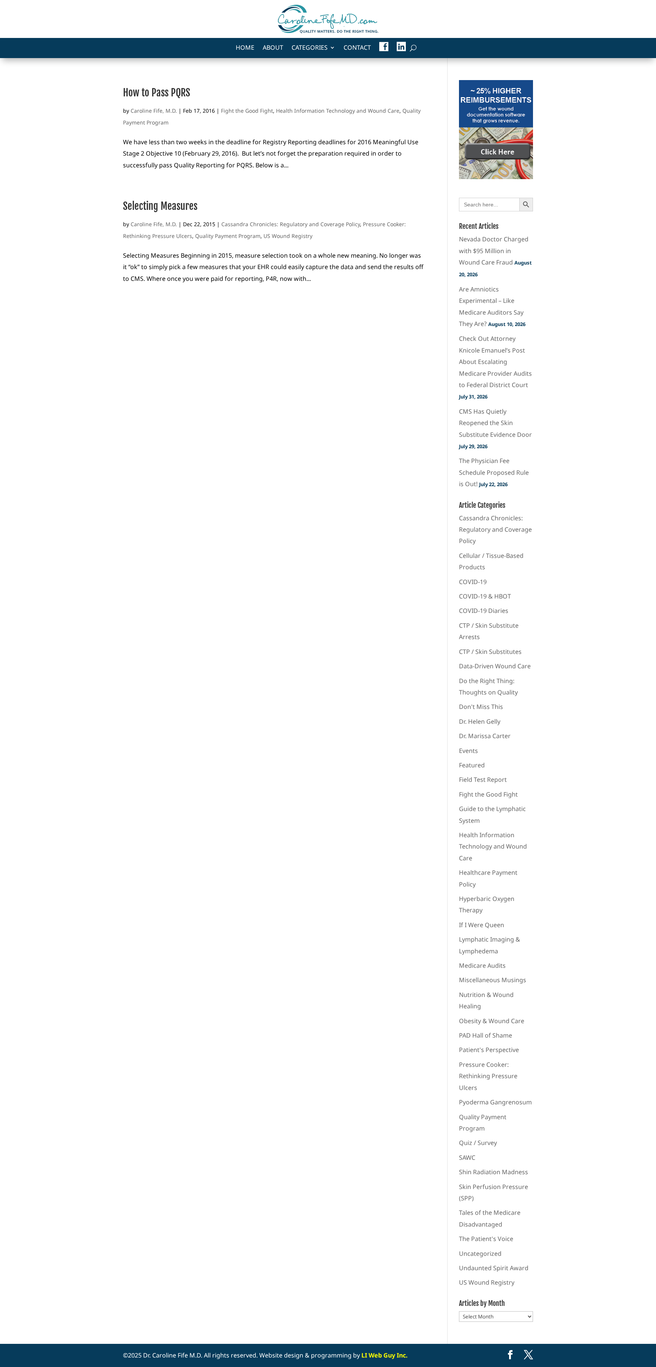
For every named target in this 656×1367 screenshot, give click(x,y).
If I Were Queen (481, 925)
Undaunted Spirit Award (493, 1268)
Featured (472, 765)
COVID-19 (473, 582)
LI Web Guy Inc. (384, 1355)
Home (245, 48)
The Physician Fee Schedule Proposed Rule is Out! (494, 472)
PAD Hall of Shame (485, 1035)
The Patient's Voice (486, 1239)
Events (468, 750)
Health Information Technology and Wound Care (337, 110)
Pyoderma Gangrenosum (495, 1102)
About (273, 48)
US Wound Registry (287, 235)
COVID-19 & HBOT (485, 596)
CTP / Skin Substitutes (490, 651)
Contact (357, 48)
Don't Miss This (481, 706)
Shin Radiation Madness (493, 1172)
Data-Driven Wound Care (495, 666)
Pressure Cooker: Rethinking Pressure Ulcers (488, 1076)
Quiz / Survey (478, 1143)
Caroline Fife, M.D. (154, 110)
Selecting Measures (160, 206)
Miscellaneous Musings (492, 980)
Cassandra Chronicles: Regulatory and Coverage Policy (290, 224)
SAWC (467, 1157)
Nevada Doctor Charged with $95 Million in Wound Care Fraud (493, 250)
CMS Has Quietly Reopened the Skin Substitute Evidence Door (495, 423)
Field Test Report (483, 779)
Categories (310, 48)
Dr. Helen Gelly (479, 721)
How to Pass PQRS (156, 93)
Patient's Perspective (489, 1050)
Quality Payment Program (227, 235)
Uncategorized (480, 1253)
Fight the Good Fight (247, 110)
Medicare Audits (482, 965)
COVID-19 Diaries (483, 610)
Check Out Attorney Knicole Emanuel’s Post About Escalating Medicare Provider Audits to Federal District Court (495, 361)
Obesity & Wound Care (491, 1021)
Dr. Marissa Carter (485, 736)
